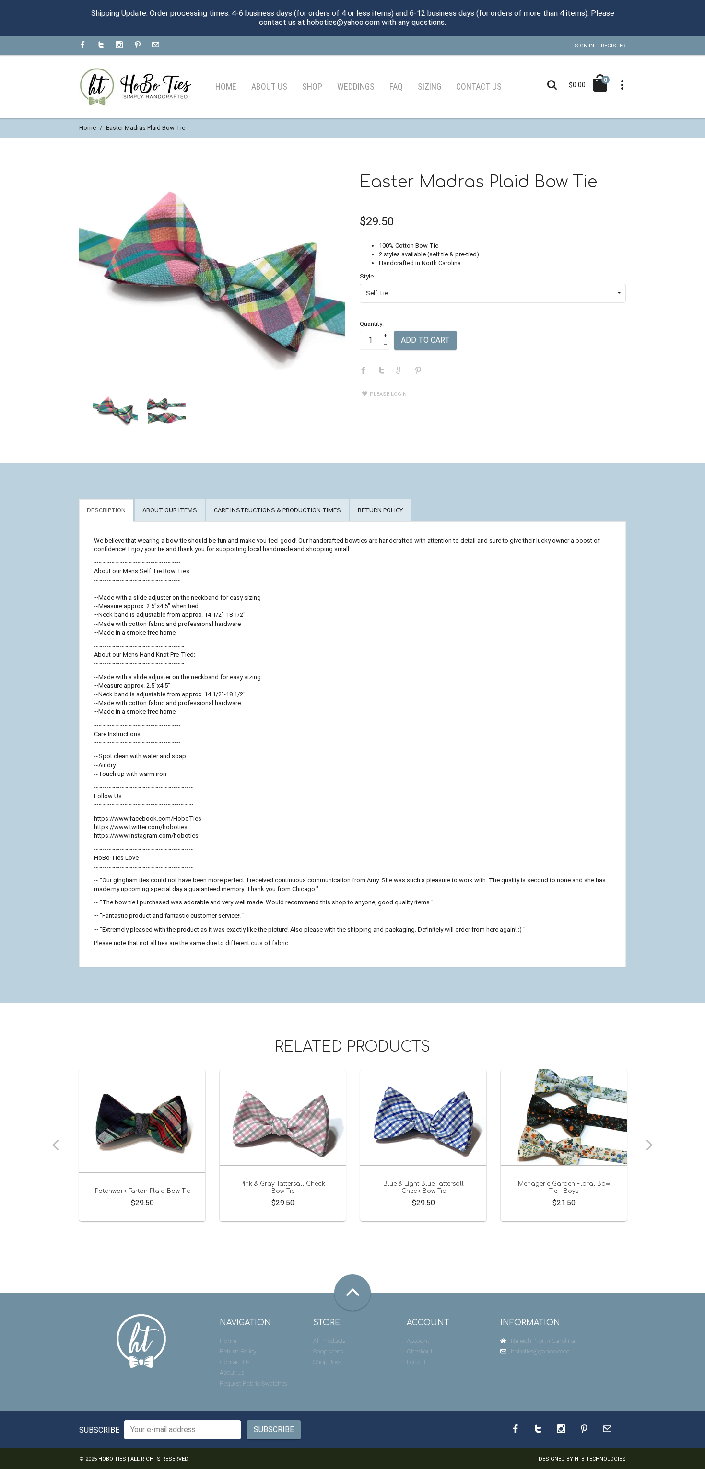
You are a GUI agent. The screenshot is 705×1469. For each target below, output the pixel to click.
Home (87, 127)
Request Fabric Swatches (253, 1383)
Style (367, 276)
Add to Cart (425, 340)
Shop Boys (327, 1361)
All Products (329, 1340)
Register (613, 46)
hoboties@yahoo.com (540, 1351)
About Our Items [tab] (169, 510)
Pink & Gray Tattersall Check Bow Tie (282, 1187)
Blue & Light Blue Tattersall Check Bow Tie (423, 1187)
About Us (232, 1372)
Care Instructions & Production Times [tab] (277, 510)
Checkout (420, 1351)
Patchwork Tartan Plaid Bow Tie (142, 1191)
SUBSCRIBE (99, 1429)
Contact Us (234, 1361)
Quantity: (372, 323)
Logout (416, 1361)
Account (418, 1340)
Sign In (584, 46)
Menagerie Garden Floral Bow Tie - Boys (564, 1187)
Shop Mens (328, 1351)
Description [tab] (106, 510)
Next (649, 1145)
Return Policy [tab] (380, 510)
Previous (55, 1145)
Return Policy (238, 1351)
